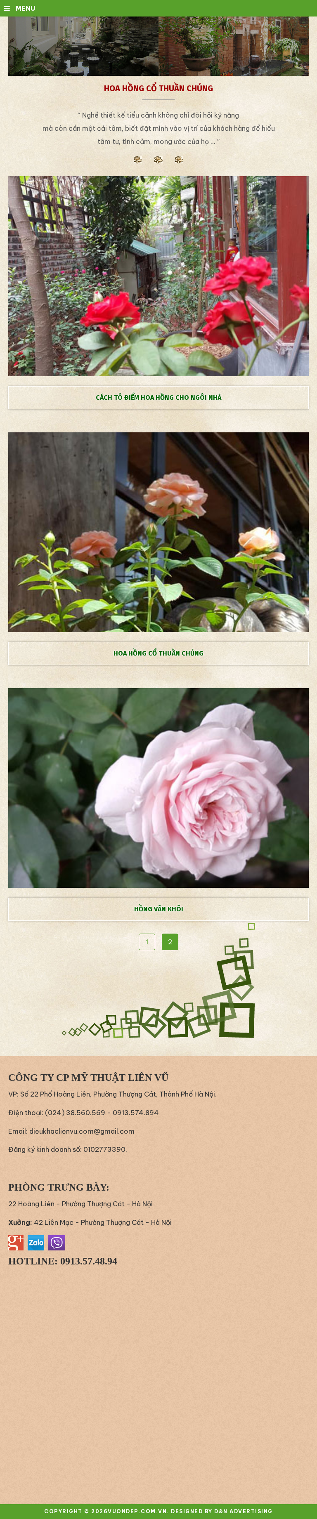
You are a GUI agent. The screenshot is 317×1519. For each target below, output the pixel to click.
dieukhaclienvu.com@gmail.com (82, 1131)
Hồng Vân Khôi (158, 909)
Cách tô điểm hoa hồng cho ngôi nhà (158, 397)
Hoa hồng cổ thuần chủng (158, 653)
